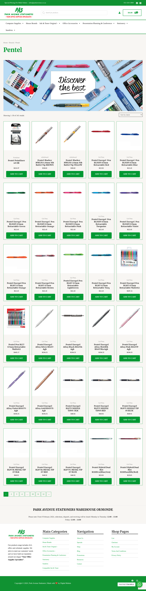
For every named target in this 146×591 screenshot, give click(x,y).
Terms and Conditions (119, 551)
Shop (78, 547)
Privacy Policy (116, 555)
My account (115, 547)
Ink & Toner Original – (50, 547)
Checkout (115, 542)
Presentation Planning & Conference (97, 23)
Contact (79, 564)
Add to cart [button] (16, 174)
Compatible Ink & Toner (51, 568)
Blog (78, 551)
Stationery (121, 23)
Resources (80, 560)
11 (38, 494)
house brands (31, 23)
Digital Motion (65, 583)
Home (5, 43)
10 (33, 494)
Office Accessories (70, 23)
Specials (79, 542)
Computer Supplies (13, 23)
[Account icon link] (120, 13)
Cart (113, 538)
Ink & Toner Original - (49, 23)
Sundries (9, 30)
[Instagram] (140, 3)
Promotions (80, 555)
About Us (80, 538)
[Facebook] (137, 3)
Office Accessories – (49, 551)
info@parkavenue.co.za (37, 3)
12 (43, 494)
